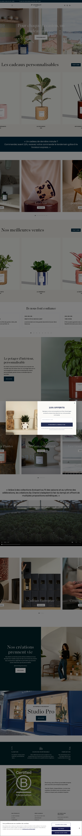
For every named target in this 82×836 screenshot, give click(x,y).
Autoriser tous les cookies (61, 832)
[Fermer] (79, 828)
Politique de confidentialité (28, 829)
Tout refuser (61, 828)
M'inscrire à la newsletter (56, 424)
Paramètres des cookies (61, 824)
